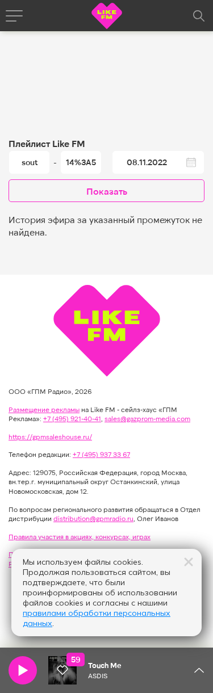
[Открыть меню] (14, 16)
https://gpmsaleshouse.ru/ (50, 436)
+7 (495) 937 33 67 (101, 454)
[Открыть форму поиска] (199, 16)
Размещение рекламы (44, 409)
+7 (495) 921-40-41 (72, 418)
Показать (106, 191)
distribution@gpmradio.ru (93, 518)
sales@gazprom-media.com (147, 418)
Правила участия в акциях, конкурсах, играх (80, 536)
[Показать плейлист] (199, 670)
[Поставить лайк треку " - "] (62, 670)
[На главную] (106, 17)
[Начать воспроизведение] (23, 670)
